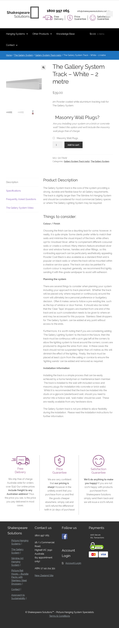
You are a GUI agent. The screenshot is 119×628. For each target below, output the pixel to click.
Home (9, 55)
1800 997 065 (58, 10)
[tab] (22, 182)
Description (12, 182)
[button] (43, 67)
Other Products (41, 33)
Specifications (13, 190)
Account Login (73, 563)
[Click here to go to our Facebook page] (64, 536)
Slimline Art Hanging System (17, 561)
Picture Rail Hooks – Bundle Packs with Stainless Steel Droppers (19, 577)
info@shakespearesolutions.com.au (93, 11)
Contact (10, 45)
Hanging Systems (15, 33)
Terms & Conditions (59, 616)
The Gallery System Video (20, 207)
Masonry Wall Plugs (67, 138)
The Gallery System (23, 55)
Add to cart (73, 144)
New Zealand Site (44, 575)
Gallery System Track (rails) (48, 55)
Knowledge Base (65, 33)
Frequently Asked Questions (21, 199)
